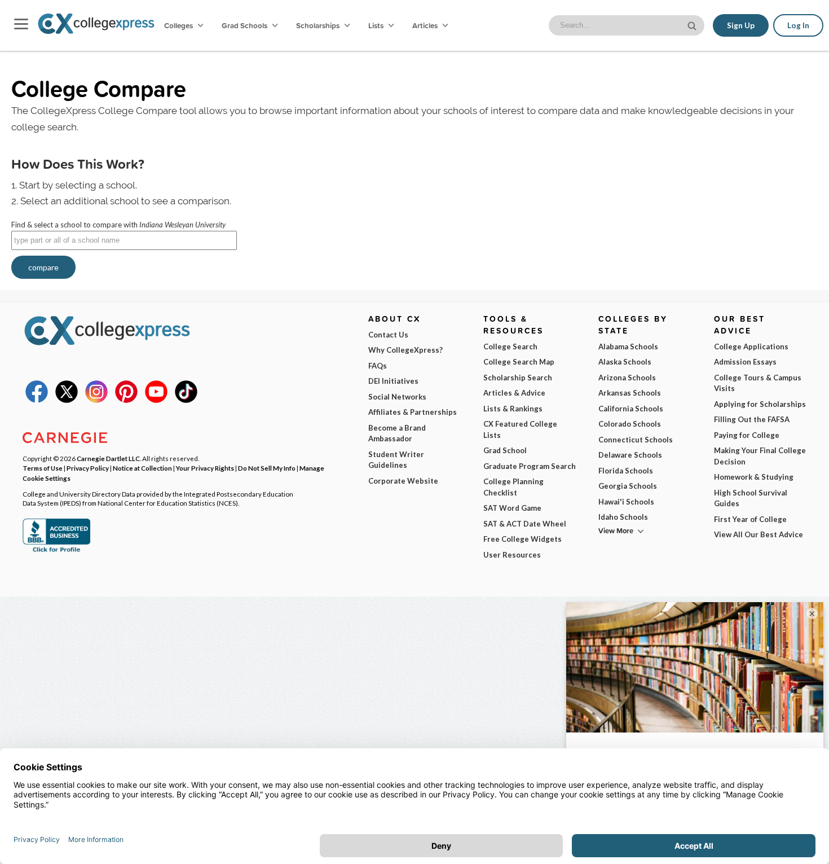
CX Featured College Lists (520, 429)
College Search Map (518, 361)
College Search (510, 346)
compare (43, 267)
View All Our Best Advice (758, 534)
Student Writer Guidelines (396, 460)
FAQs (377, 365)
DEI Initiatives (393, 380)
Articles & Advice (514, 392)
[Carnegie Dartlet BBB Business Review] (56, 551)
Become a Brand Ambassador (397, 433)
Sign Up (741, 25)
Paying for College (746, 435)
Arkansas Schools (629, 392)
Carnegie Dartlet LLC (108, 458)
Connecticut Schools (635, 439)
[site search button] (693, 24)
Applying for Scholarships (760, 404)
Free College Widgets (522, 538)
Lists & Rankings (513, 408)
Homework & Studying (753, 476)
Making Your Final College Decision (760, 456)
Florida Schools (625, 470)
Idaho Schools (623, 516)
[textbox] (124, 240)
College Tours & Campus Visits (757, 383)
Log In (798, 25)
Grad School (505, 450)
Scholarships (318, 25)
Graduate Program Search (529, 466)
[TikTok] (186, 400)
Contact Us (388, 334)
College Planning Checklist (513, 487)
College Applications (751, 346)
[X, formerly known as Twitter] (66, 400)
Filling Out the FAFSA (752, 419)
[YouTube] (156, 400)
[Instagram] (96, 400)
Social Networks (397, 396)
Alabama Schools (628, 346)
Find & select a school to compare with (118, 224)
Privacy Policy (88, 468)
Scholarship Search (517, 377)
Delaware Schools (630, 454)
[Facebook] (37, 400)
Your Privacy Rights (205, 468)
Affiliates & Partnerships (412, 411)
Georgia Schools (627, 485)
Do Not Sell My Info (267, 468)
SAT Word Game (512, 507)
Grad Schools (245, 25)
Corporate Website (403, 480)
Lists (376, 25)
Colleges (178, 25)
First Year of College (750, 519)
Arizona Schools (627, 377)
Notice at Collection (142, 468)
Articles (425, 25)
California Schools (630, 408)
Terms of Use (43, 468)
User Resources (512, 554)
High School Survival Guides (750, 498)
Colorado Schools (629, 423)
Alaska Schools (624, 361)
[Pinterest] (126, 400)
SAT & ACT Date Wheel (524, 523)
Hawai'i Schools (626, 501)
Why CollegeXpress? (405, 349)
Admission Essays (745, 361)
